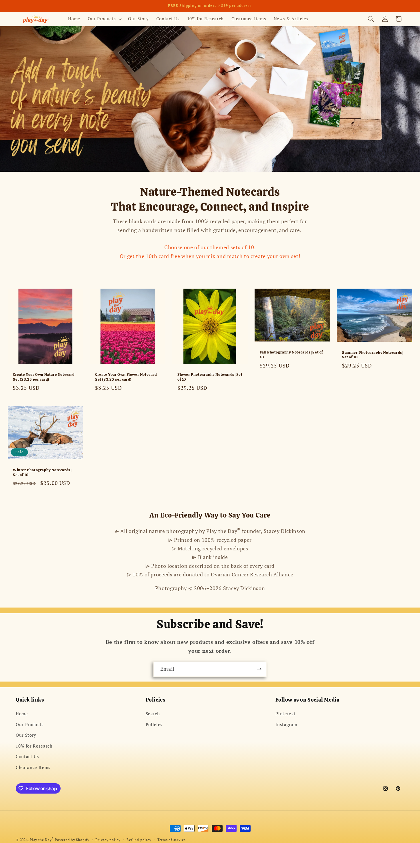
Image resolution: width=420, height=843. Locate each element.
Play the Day (42, 839)
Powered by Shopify (72, 839)
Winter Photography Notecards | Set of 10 (42, 472)
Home (22, 713)
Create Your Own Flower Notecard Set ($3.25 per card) (126, 377)
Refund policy (139, 839)
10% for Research (34, 746)
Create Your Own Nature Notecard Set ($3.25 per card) (44, 377)
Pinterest (285, 713)
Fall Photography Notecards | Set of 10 (291, 355)
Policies (154, 724)
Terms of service (171, 839)
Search (153, 713)
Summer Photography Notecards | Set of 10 (372, 355)
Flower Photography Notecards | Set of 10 (209, 377)
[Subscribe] (259, 669)
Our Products (30, 724)
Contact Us (27, 756)
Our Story (26, 735)
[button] (104, 18)
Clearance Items (33, 767)
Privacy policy (108, 839)
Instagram (286, 724)
